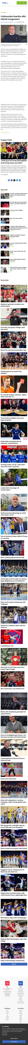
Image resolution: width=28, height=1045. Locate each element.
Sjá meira (14, 964)
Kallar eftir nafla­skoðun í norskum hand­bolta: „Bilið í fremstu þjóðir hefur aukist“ (13, 802)
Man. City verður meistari (16, 218)
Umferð (20, 998)
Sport (7, 1013)
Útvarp (7, 1019)
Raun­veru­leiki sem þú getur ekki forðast (14, 848)
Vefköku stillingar (14, 1038)
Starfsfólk (20, 996)
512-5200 (21, 988)
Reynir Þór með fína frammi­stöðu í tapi (13, 350)
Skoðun (7, 1016)
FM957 (20, 1019)
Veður (21, 1016)
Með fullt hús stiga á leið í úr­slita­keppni (14, 918)
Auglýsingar (21, 990)
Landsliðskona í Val (7, 646)
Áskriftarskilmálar (20, 995)
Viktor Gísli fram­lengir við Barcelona (13, 960)
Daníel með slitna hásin (8, 779)
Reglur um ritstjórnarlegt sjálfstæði (7, 989)
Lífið (7, 1015)
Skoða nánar (4, 1034)
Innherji (20, 1010)
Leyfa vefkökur (14, 1041)
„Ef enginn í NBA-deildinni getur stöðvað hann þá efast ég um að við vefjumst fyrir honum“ (18, 228)
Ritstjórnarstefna (21, 993)
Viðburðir (20, 1015)
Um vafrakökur (20, 1001)
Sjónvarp (7, 1018)
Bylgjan (20, 1018)
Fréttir (7, 1010)
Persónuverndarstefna (7, 991)
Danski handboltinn (5, 132)
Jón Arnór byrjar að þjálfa (16, 210)
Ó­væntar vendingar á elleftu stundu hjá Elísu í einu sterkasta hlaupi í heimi (18, 195)
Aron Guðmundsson (5, 22)
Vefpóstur (20, 999)
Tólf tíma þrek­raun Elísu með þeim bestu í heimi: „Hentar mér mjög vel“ (18, 269)
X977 (21, 1021)
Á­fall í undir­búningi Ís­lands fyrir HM (12, 557)
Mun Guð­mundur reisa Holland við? (12, 689)
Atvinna (20, 1013)
